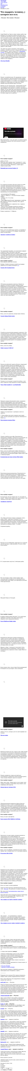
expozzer (3, 1019)
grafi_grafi (3, 982)
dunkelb (2, 1031)
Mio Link (6, 888)
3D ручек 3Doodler (5, 965)
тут (18, 265)
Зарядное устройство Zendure (8, 234)
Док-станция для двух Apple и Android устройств (13, 923)
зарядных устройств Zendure (8, 967)
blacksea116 (3, 1042)
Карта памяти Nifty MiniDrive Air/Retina (10, 819)
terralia (2, 1008)
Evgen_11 (3, 1003)
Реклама (2, 7)
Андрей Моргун (4, 1049)
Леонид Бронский (5, 995)
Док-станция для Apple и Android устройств (11, 899)
